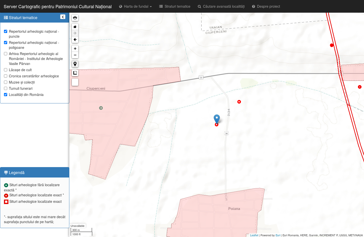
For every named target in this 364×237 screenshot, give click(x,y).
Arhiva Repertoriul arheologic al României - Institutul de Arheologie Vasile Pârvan (36, 58)
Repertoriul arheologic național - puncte (34, 34)
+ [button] (75, 48)
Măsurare (75, 73)
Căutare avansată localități (223, 6)
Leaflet (254, 235)
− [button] (75, 55)
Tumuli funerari (20, 88)
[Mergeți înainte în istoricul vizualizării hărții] (75, 33)
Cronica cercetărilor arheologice (34, 75)
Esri (278, 235)
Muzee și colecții (22, 82)
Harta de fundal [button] (135, 6)
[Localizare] (75, 64)
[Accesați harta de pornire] (75, 27)
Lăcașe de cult (20, 69)
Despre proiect (267, 6)
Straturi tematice (176, 6)
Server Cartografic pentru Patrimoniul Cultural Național (58, 6)
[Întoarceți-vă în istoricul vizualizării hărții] (75, 39)
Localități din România (26, 94)
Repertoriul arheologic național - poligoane (34, 45)
